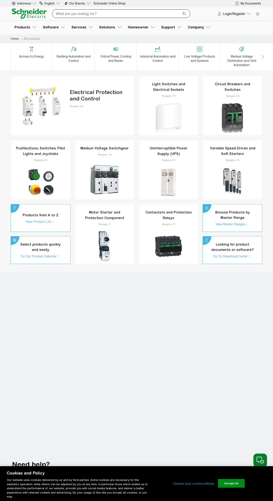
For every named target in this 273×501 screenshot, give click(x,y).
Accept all (231, 483)
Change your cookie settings (193, 483)
